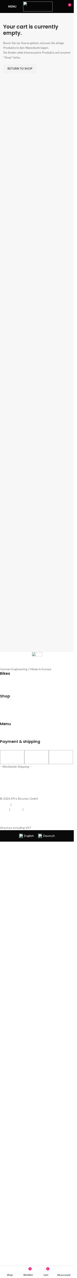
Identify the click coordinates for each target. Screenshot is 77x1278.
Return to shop (19, 68)
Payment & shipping (37, 809)
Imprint (5, 804)
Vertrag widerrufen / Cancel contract (26, 818)
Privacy (17, 804)
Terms (4, 809)
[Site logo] (38, 6)
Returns (16, 809)
